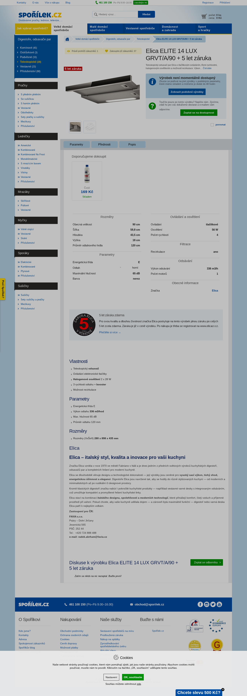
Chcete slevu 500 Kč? (198, 692)
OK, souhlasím (133, 677)
